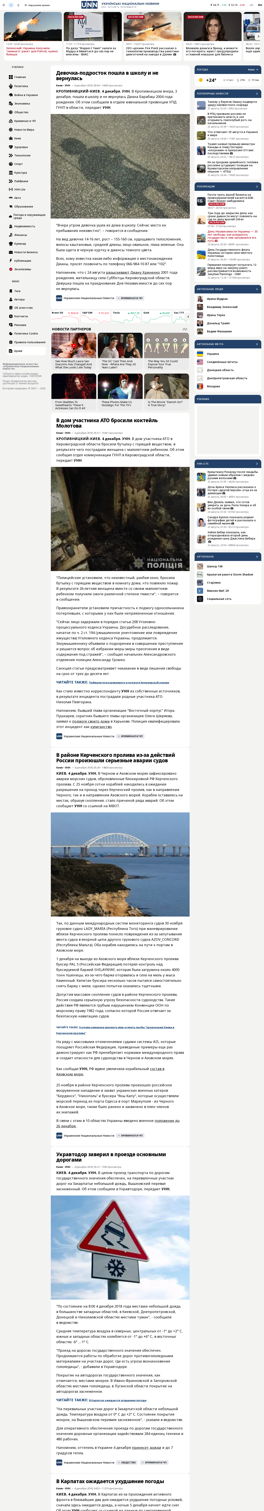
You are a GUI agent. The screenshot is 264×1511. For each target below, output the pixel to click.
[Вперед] (258, 36)
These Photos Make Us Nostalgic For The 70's (117, 403)
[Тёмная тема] (18, 5)
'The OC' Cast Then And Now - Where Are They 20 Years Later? (119, 364)
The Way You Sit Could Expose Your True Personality (163, 364)
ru (260, 5)
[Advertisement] (228, 430)
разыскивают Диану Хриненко (133, 272)
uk (251, 5)
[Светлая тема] (3, 5)
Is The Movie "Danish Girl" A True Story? (165, 403)
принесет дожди (146, 1447)
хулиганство (101, 726)
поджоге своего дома (91, 721)
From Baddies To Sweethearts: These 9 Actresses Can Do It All (70, 405)
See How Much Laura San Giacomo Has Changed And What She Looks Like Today (73, 364)
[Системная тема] (11, 5)
